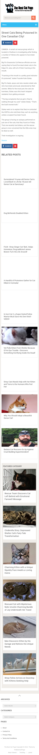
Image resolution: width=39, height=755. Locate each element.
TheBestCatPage (19, 750)
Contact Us (6, 731)
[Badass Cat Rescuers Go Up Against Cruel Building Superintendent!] (20, 437)
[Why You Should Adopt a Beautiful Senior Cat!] (20, 403)
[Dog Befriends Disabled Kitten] (20, 201)
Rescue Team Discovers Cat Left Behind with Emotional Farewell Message (17, 496)
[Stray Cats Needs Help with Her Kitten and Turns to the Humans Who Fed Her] (20, 370)
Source (4, 140)
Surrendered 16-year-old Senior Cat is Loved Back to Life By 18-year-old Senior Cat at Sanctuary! (19, 181)
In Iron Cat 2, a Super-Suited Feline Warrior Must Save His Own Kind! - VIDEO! (18, 316)
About (5, 728)
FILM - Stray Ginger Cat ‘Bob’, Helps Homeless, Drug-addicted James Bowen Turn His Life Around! (18, 249)
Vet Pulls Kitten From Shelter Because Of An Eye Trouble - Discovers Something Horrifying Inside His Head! (19, 350)
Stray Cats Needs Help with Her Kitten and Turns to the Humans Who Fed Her (19, 384)
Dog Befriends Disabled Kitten (16, 213)
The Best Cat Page (10, 747)
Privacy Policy (7, 735)
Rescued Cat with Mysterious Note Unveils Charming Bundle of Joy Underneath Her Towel (19, 607)
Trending (22, 752)
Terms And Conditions (10, 738)
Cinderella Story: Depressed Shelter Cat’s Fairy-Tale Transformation (17, 533)
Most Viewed (12, 752)
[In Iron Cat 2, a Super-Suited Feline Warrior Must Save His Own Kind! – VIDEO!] (20, 302)
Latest (30, 752)
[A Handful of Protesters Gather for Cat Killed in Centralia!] (20, 269)
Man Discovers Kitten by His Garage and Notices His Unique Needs (19, 644)
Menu (4, 25)
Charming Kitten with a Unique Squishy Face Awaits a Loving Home (19, 570)
